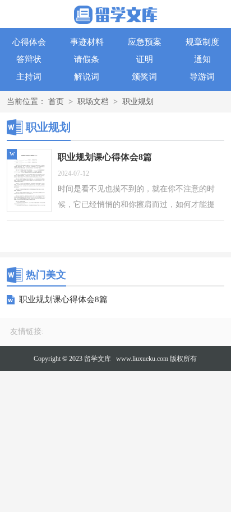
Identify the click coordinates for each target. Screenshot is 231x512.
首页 (56, 101)
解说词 (86, 76)
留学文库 (97, 359)
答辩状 (28, 59)
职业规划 (138, 101)
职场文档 (93, 101)
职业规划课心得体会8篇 (63, 299)
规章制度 (202, 41)
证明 (144, 59)
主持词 (28, 76)
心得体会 (29, 41)
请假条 (86, 59)
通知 (202, 59)
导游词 (202, 76)
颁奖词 (144, 76)
